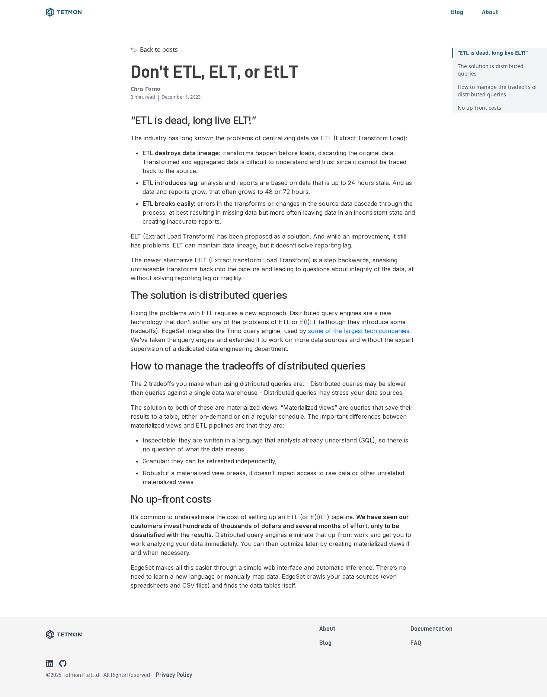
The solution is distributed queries (491, 70)
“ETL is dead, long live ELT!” (493, 52)
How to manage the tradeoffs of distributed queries (497, 90)
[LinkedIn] (49, 663)
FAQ (415, 642)
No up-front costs (479, 107)
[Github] (63, 663)
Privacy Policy (174, 674)
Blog (457, 12)
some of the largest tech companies (358, 331)
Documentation (431, 628)
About (490, 12)
